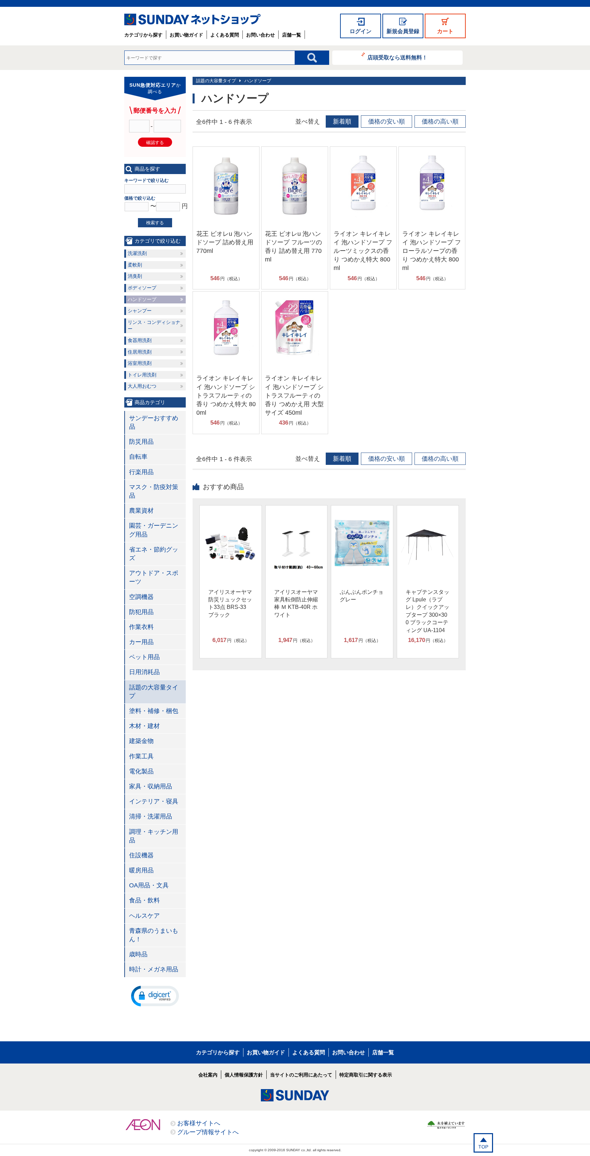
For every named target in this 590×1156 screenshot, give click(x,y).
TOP (483, 1147)
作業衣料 (141, 627)
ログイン (360, 31)
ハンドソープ (257, 80)
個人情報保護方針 (244, 1074)
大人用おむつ (142, 386)
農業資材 (141, 510)
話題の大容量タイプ (216, 80)
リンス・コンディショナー (154, 325)
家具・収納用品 (150, 786)
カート (445, 31)
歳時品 (138, 954)
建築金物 (141, 741)
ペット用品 (144, 657)
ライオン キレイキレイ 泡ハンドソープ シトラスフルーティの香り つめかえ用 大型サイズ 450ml (294, 395)
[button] (155, 995)
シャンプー (140, 310)
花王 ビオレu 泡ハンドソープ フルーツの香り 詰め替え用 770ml (293, 246)
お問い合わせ (260, 35)
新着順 (342, 121)
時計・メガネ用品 (153, 969)
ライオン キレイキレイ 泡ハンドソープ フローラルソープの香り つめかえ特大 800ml (431, 251)
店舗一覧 (291, 35)
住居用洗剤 (140, 352)
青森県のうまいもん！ (153, 935)
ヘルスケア (144, 915)
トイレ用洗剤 (142, 374)
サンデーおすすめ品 (153, 422)
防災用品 (141, 441)
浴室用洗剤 (140, 363)
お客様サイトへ (198, 1123)
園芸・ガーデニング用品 (153, 530)
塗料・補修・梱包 (153, 711)
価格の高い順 (440, 121)
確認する (155, 142)
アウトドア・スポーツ (153, 577)
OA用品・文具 (149, 885)
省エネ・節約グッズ (153, 553)
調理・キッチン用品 (153, 836)
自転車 (138, 456)
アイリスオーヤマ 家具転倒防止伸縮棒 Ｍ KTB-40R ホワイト (296, 603)
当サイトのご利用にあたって (301, 1074)
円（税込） (226, 278)
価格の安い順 (386, 121)
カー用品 (141, 642)
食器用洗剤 (140, 340)
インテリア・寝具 (153, 801)
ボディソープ (142, 287)
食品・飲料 (144, 900)
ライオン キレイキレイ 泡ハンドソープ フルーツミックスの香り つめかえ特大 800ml (363, 251)
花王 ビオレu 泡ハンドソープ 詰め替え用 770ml (224, 242)
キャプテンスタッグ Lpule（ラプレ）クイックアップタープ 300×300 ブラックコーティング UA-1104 (427, 611)
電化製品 (141, 771)
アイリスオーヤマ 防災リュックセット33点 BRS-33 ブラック (230, 603)
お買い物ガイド (186, 35)
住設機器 (141, 855)
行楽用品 (141, 472)
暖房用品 (141, 870)
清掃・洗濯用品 (150, 816)
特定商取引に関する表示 (365, 1074)
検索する (155, 222)
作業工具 (141, 756)
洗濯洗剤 (137, 253)
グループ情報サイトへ (208, 1132)
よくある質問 (224, 35)
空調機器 (141, 597)
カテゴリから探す (143, 35)
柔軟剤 (135, 265)
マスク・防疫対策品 (153, 491)
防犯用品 (141, 612)
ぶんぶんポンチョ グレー (361, 595)
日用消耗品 (144, 672)
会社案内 (207, 1074)
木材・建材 (144, 726)
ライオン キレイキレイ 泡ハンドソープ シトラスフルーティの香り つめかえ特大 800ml (226, 395)
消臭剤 (135, 276)
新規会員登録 (403, 31)
